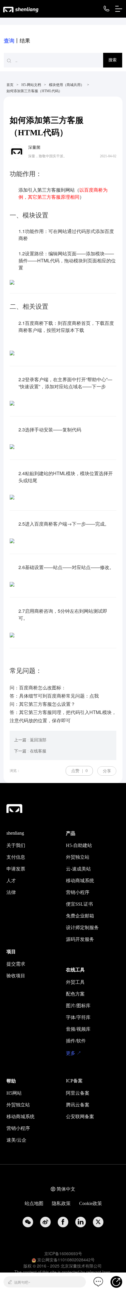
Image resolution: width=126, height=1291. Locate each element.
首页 (9, 85)
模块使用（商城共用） (66, 85)
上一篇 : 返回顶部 (30, 740)
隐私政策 (61, 1203)
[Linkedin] (80, 1222)
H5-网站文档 (31, 85)
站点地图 (34, 1203)
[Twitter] (98, 1222)
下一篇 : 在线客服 (30, 751)
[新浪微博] (45, 1222)
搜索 (112, 60)
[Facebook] (63, 1222)
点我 (94, 695)
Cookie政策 (90, 1203)
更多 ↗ (73, 1053)
